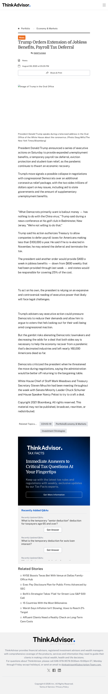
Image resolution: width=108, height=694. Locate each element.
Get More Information (54, 494)
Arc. (53, 684)
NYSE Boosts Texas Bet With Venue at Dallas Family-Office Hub (52, 577)
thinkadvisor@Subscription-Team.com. (81, 664)
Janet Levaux (40, 53)
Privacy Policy (62, 687)
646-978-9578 (62, 661)
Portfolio (26, 28)
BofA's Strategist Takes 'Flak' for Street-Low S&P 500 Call (53, 595)
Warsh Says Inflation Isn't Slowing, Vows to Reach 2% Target (52, 610)
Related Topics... (28, 424)
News (21, 37)
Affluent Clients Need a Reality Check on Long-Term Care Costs (51, 619)
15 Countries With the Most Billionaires (45, 602)
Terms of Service (47, 687)
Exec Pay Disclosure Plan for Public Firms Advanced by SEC (53, 586)
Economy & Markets (47, 28)
